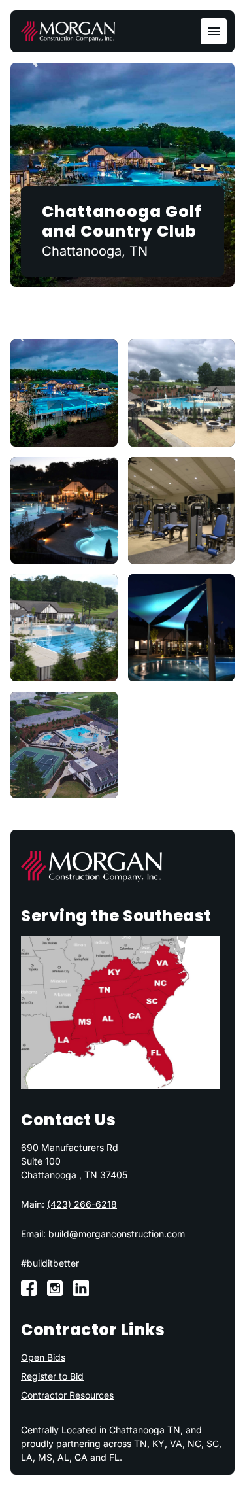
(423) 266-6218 (82, 1204)
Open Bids (43, 1357)
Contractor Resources (67, 1395)
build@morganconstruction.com (116, 1233)
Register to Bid (52, 1376)
